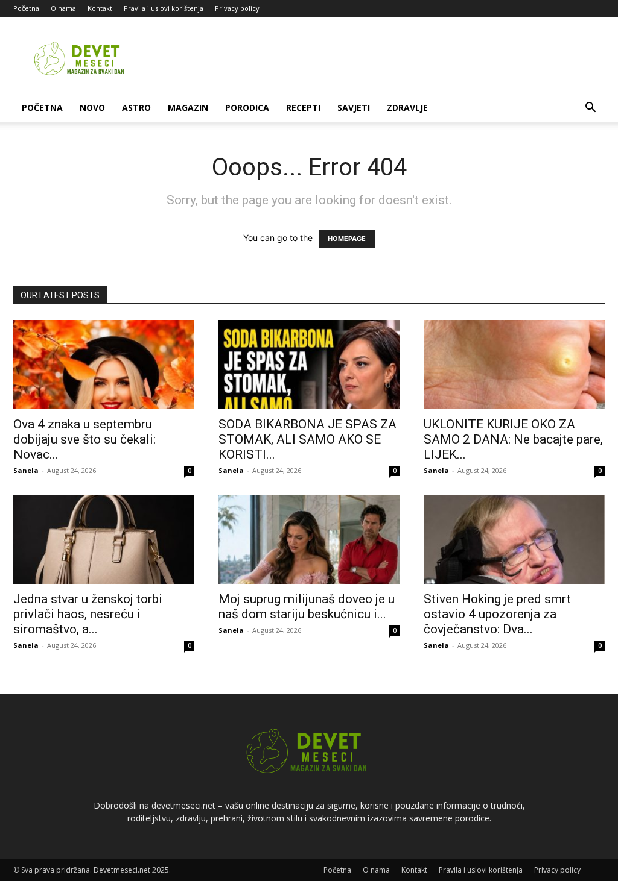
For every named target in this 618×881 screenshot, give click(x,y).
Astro (136, 107)
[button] (590, 108)
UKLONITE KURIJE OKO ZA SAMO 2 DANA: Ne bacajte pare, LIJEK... (513, 439)
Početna (26, 8)
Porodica (247, 107)
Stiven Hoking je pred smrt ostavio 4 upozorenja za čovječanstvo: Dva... (497, 614)
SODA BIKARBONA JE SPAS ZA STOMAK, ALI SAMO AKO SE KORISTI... (307, 439)
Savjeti (353, 107)
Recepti (303, 107)
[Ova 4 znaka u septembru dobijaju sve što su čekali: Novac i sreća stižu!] (103, 364)
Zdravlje (407, 107)
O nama (63, 8)
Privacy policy (237, 8)
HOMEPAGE (347, 238)
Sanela (26, 470)
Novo (92, 107)
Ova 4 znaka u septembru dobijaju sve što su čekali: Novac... (84, 439)
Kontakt (100, 8)
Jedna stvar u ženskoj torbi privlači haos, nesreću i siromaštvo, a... (87, 614)
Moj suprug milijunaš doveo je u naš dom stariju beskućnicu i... (306, 606)
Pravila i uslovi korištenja (163, 8)
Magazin (188, 107)
